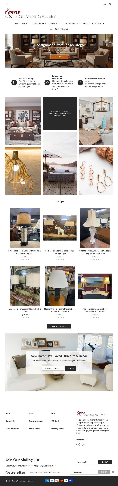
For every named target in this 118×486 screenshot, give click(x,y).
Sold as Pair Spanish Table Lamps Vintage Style (59, 252)
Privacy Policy (34, 429)
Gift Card (55, 421)
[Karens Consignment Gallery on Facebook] (78, 445)
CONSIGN (53, 23)
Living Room (23, 119)
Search (71, 368)
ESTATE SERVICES (70, 23)
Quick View (25, 259)
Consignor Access (36, 421)
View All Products (59, 326)
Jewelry (96, 168)
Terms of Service (12, 429)
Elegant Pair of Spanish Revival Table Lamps (24, 310)
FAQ (53, 413)
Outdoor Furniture (60, 161)
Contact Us (10, 421)
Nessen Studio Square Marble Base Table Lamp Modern (60, 310)
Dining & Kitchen (96, 118)
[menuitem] (17, 23)
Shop (31, 413)
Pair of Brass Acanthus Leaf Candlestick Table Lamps (95, 310)
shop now (59, 57)
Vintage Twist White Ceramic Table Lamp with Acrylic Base (95, 252)
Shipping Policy (57, 429)
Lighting (22, 168)
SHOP (25, 23)
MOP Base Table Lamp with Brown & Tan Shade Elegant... (24, 252)
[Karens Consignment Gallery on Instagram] (83, 445)
